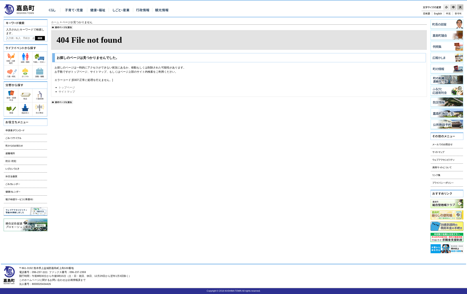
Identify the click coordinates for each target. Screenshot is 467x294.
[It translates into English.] (438, 13)
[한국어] (458, 13)
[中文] (448, 13)
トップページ (67, 87)
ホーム (55, 22)
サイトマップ (67, 91)
